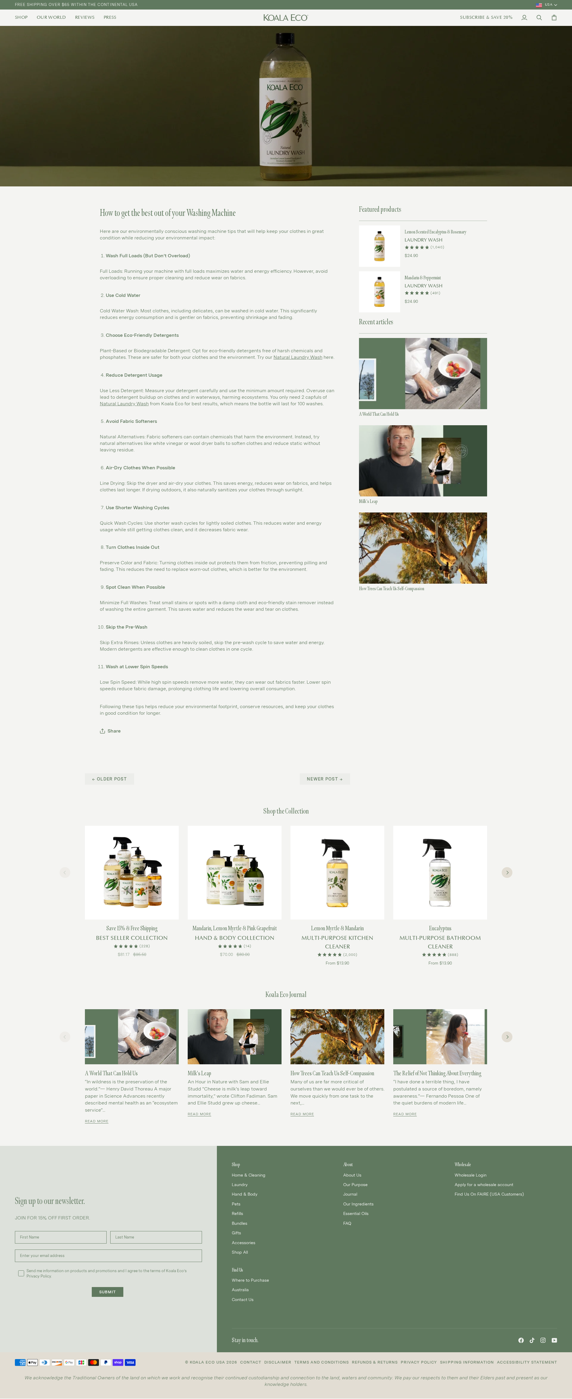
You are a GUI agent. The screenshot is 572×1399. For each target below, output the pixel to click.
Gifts (236, 1232)
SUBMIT (107, 1292)
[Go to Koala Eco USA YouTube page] (554, 1340)
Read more (96, 1121)
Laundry (240, 1184)
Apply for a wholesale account (484, 1184)
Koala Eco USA (207, 1362)
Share (114, 731)
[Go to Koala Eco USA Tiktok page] (532, 1340)
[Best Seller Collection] (132, 873)
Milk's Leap (368, 501)
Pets (236, 1203)
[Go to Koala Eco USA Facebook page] (521, 1340)
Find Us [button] (237, 1270)
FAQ (347, 1223)
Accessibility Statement (527, 1362)
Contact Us (243, 1299)
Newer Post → (325, 778)
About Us (352, 1174)
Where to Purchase (250, 1280)
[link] (23, 18)
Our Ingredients (358, 1203)
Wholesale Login (470, 1174)
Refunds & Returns (375, 1362)
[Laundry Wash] (379, 246)
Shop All (240, 1252)
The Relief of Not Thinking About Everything (437, 1073)
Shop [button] (236, 1164)
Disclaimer (277, 1362)
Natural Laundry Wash (124, 403)
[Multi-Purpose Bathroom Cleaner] (440, 873)
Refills (237, 1213)
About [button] (348, 1164)
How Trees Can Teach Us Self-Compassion (391, 588)
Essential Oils (356, 1213)
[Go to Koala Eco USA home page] (286, 17)
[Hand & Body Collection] (235, 873)
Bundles (239, 1223)
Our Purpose (355, 1184)
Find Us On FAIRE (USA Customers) (489, 1194)
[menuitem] (23, 18)
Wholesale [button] (463, 1164)
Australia (240, 1289)
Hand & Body (244, 1194)
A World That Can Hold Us (379, 414)
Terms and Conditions (321, 1362)
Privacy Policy (419, 1362)
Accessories (243, 1242)
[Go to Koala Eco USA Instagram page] (543, 1340)
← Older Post (109, 778)
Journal (350, 1194)
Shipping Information (467, 1362)
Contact (250, 1362)
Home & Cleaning (248, 1174)
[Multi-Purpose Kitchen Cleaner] (337, 873)
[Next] (507, 872)
